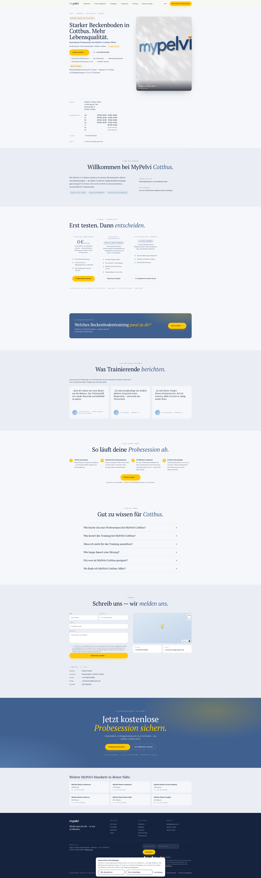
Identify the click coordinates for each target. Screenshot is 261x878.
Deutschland (90, 13)
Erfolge (135, 4)
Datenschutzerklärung (94, 651)
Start (71, 13)
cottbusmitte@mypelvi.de (93, 141)
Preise (112, 833)
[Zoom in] (189, 615)
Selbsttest (113, 830)
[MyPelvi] (74, 3)
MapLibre (185, 641)
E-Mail (71, 622)
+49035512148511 (101, 52)
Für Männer (113, 827)
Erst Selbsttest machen (144, 747)
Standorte (124, 4)
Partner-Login (171, 830)
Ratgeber (113, 4)
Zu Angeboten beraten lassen (145, 278)
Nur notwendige (134, 872)
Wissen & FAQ (142, 833)
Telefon (102, 613)
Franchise (141, 830)
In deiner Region (114, 46)
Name (70, 613)
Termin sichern (79, 52)
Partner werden (147, 4)
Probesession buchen (83, 278)
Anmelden (149, 852)
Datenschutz (89, 849)
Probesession (142, 836)
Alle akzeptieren (106, 872)
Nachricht (72, 631)
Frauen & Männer (100, 4)
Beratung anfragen (113, 278)
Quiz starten (177, 326)
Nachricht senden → (98, 656)
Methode (87, 4)
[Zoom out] (189, 618)
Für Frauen (113, 824)
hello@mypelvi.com (173, 824)
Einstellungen (158, 872)
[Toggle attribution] (189, 641)
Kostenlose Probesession (181, 3)
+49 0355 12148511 (88, 678)
